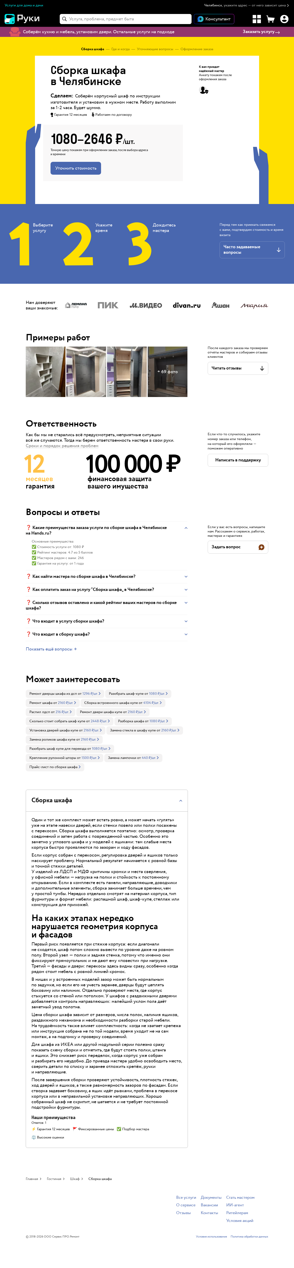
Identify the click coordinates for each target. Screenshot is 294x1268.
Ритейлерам (237, 1213)
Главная (32, 1179)
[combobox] (126, 19)
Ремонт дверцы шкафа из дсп (53, 693)
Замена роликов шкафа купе (52, 739)
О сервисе (185, 1205)
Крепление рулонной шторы (52, 758)
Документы (211, 1197)
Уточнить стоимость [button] (75, 168)
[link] (65, 694)
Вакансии (209, 1205)
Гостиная (54, 1179)
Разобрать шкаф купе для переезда (57, 748)
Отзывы (183, 1213)
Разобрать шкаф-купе (126, 693)
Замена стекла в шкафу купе (133, 730)
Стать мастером (240, 1197)
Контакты (209, 1213)
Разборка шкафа (131, 721)
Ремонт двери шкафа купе (101, 712)
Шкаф (75, 1179)
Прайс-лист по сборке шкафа (53, 767)
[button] (246, 5)
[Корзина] (271, 19)
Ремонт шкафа (40, 703)
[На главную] (30, 19)
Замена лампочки (122, 758)
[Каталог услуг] (257, 19)
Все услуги (186, 1197)
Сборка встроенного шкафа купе (111, 703)
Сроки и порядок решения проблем (62, 446)
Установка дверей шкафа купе (53, 730)
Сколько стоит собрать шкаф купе (57, 721)
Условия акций (239, 1221)
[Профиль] (284, 19)
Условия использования (211, 1237)
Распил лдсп (39, 712)
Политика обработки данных (249, 1237)
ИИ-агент (235, 1205)
